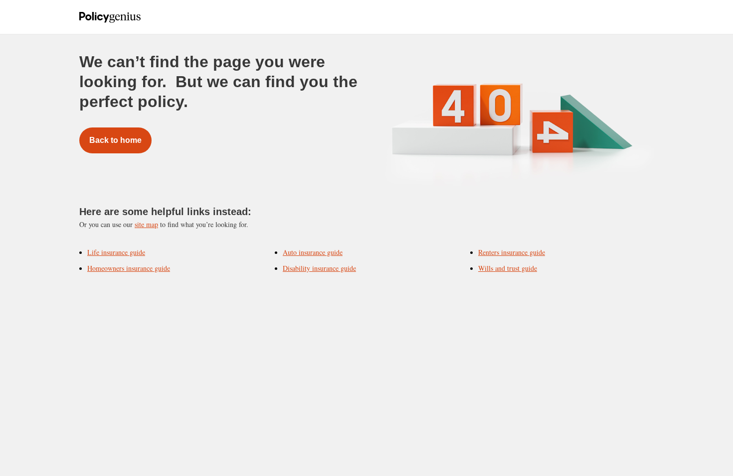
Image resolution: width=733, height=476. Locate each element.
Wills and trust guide (507, 268)
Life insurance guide (116, 252)
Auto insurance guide (313, 252)
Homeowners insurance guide (128, 268)
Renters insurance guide (511, 252)
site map (146, 224)
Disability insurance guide (319, 268)
